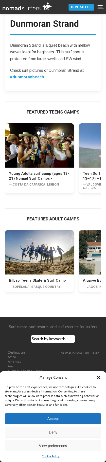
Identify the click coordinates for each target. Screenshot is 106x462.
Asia (11, 366)
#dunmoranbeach (27, 77)
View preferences (53, 446)
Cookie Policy (50, 456)
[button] (98, 377)
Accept (53, 419)
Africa (12, 357)
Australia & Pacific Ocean (25, 371)
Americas (14, 361)
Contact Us (81, 7)
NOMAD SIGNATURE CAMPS (80, 353)
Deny (53, 432)
